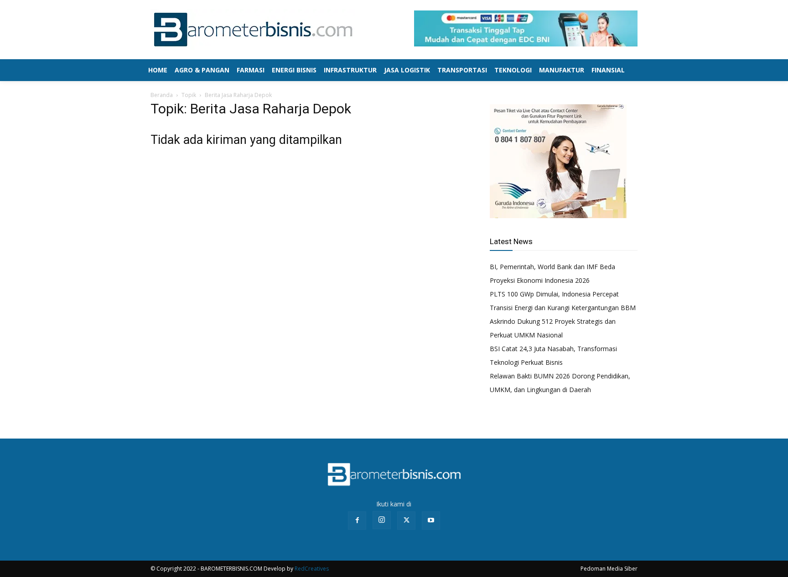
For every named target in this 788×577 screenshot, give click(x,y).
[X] (406, 520)
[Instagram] (382, 520)
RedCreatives (312, 568)
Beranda (161, 95)
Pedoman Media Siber (609, 568)
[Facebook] (357, 520)
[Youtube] (431, 520)
